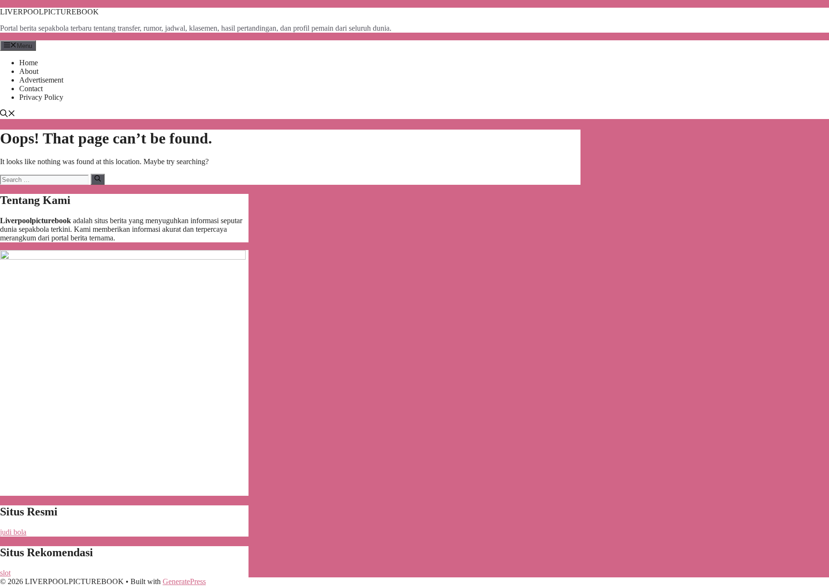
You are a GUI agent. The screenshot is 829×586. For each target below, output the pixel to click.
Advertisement (41, 80)
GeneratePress (184, 581)
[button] (7, 114)
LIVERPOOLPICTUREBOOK (49, 12)
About (28, 71)
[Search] (98, 179)
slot (5, 573)
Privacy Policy (41, 97)
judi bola (13, 532)
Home (28, 63)
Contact (31, 88)
